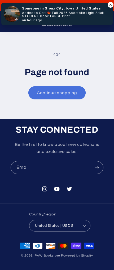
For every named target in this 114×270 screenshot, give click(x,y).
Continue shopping (57, 93)
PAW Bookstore (47, 255)
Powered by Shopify (77, 255)
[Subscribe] (97, 167)
